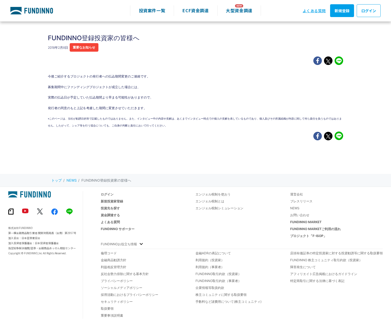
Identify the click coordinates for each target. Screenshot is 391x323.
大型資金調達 (239, 10)
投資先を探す (110, 208)
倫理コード (109, 253)
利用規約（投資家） (210, 260)
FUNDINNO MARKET (306, 222)
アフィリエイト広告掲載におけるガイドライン (323, 274)
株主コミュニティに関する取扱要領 (221, 295)
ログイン (368, 10)
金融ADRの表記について (213, 253)
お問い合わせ (299, 215)
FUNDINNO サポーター (118, 229)
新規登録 (342, 10)
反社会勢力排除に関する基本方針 (125, 274)
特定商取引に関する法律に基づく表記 (317, 281)
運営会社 (296, 194)
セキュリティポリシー (117, 302)
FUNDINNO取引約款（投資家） (218, 274)
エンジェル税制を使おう (213, 194)
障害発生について (303, 267)
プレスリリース (301, 201)
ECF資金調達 (195, 10)
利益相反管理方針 (113, 267)
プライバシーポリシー (117, 281)
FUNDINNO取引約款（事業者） (218, 281)
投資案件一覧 (152, 10)
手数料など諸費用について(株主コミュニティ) (228, 302)
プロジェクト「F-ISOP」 (308, 236)
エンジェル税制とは (210, 201)
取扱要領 (107, 308)
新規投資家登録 (112, 201)
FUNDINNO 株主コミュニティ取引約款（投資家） (326, 260)
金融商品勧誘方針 (113, 260)
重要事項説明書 (112, 315)
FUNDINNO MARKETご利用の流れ (315, 229)
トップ (56, 180)
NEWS (71, 180)
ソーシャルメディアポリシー (121, 288)
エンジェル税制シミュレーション (219, 208)
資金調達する (110, 215)
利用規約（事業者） (210, 267)
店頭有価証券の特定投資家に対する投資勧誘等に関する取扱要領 (336, 253)
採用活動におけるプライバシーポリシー (129, 295)
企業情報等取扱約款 (210, 288)
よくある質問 (314, 10)
